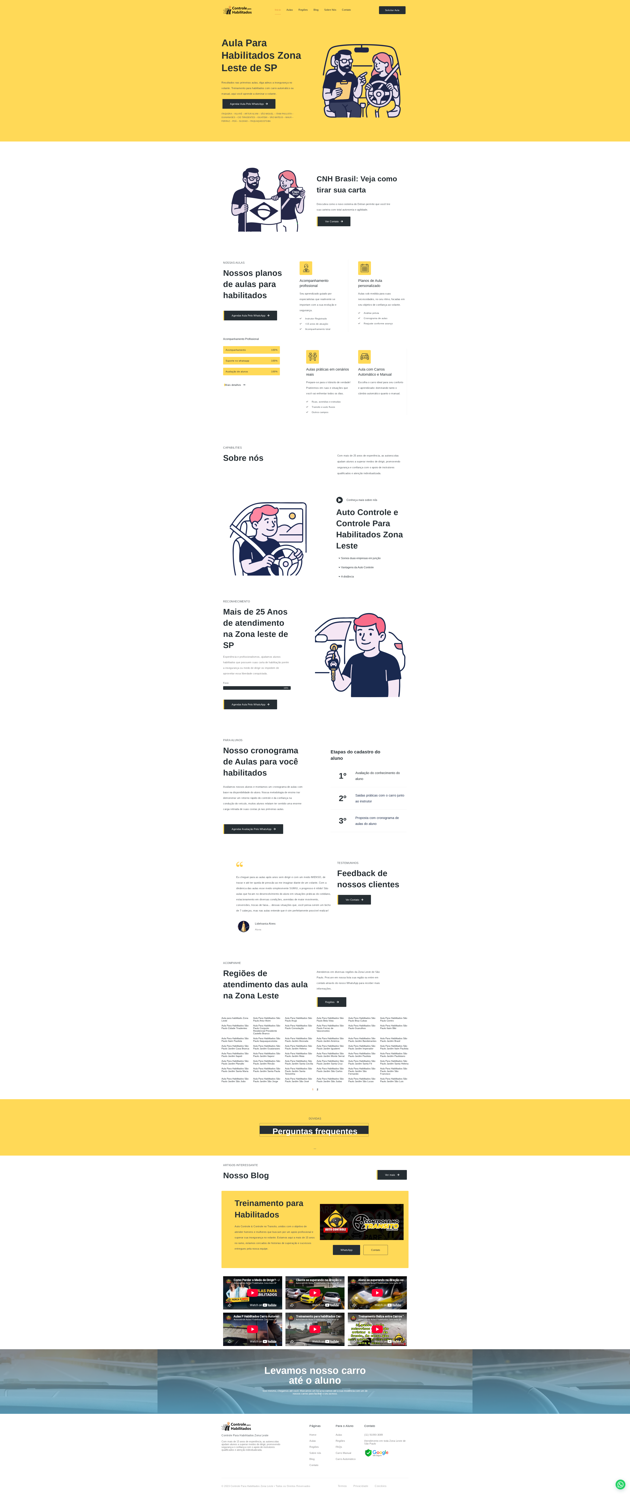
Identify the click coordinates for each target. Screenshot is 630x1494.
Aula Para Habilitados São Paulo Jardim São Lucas (361, 1080)
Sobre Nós (330, 9)
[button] (371, 558)
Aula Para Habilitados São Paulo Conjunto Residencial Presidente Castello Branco (266, 1029)
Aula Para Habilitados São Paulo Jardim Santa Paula (266, 1069)
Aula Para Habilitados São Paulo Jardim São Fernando (361, 1071)
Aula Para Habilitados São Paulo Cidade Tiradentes (235, 1027)
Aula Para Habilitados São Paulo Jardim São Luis (393, 1080)
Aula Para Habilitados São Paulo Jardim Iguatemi (330, 1047)
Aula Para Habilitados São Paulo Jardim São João (235, 1080)
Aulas (289, 9)
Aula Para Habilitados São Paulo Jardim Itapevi (266, 1054)
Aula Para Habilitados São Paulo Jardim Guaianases (266, 1047)
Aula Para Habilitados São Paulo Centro (393, 1019)
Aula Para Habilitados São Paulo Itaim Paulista (235, 1039)
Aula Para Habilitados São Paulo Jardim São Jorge (266, 1080)
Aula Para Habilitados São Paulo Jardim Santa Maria (235, 1069)
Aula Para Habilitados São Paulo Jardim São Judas (330, 1080)
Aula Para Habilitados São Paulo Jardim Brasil (393, 1039)
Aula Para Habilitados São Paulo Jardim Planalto (235, 1062)
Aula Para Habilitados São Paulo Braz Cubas (361, 1019)
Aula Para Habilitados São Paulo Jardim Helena (298, 1047)
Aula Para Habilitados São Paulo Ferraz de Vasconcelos (330, 1028)
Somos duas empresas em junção (361, 558)
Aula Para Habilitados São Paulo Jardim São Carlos (330, 1069)
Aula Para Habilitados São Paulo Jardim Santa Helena (394, 1062)
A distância (347, 576)
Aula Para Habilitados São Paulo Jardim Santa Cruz (330, 1062)
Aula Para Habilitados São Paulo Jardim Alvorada (298, 1039)
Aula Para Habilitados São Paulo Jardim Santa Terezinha (298, 1071)
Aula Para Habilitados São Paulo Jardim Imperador (361, 1047)
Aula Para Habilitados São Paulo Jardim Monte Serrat (331, 1054)
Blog (316, 9)
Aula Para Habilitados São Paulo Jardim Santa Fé (361, 1062)
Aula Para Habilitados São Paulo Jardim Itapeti (235, 1054)
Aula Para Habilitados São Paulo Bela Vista (330, 1019)
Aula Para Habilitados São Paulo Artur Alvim (266, 1019)
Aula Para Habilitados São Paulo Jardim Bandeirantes (362, 1039)
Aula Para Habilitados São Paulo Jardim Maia (298, 1054)
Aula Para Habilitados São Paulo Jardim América (330, 1039)
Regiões (303, 9)
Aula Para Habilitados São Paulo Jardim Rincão (266, 1062)
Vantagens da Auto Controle (357, 567)
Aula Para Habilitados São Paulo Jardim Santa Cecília (299, 1062)
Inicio (278, 9)
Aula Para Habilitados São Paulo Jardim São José (298, 1080)
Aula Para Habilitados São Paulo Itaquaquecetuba (266, 1039)
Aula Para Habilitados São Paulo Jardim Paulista (361, 1054)
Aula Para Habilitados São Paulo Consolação (298, 1027)
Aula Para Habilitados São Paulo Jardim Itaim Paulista (394, 1047)
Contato (346, 9)
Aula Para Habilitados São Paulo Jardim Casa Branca (235, 1047)
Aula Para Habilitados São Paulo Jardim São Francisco (393, 1071)
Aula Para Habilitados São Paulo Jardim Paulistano (393, 1054)
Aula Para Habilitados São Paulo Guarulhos (361, 1027)
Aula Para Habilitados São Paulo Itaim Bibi (393, 1027)
